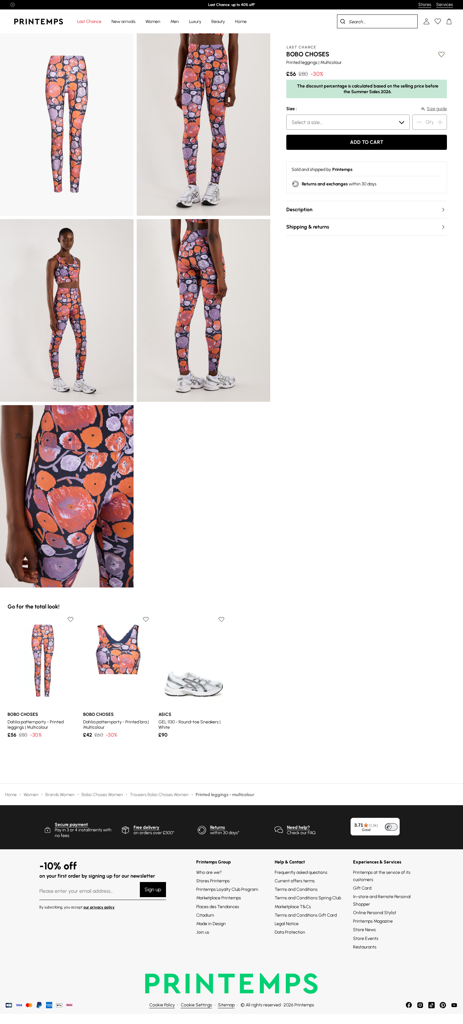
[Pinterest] (443, 1005)
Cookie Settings (196, 1005)
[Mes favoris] (438, 21)
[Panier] (449, 21)
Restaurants (364, 947)
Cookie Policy (162, 1005)
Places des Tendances (217, 906)
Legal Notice (287, 923)
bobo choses (307, 54)
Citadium (205, 915)
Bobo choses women (103, 794)
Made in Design (211, 923)
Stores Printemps (213, 881)
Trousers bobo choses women (160, 794)
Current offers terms (295, 881)
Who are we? (209, 872)
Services (444, 4)
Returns (217, 827)
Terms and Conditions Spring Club (308, 898)
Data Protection (290, 932)
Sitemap (226, 1005)
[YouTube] (454, 1005)
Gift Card (362, 888)
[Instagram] (420, 1005)
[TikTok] (431, 1005)
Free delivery (146, 827)
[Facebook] (409, 1005)
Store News (364, 929)
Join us (202, 932)
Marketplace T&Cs (293, 906)
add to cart (366, 142)
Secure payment (71, 824)
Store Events (365, 938)
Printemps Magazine (373, 921)
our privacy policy (99, 907)
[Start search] (343, 21)
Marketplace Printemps (218, 898)
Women (31, 794)
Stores (424, 4)
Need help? (298, 827)
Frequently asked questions (301, 872)
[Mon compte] (426, 21)
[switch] (391, 827)
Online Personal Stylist (374, 912)
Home (11, 794)
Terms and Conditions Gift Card (306, 915)
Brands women (60, 794)
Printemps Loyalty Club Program (227, 889)
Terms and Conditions (296, 889)
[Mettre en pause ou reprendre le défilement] (12, 4)
